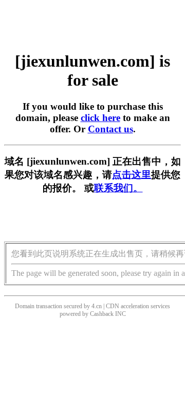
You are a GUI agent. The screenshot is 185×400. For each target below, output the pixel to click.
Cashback (102, 313)
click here (100, 117)
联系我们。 (118, 188)
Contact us (110, 129)
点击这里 (131, 174)
